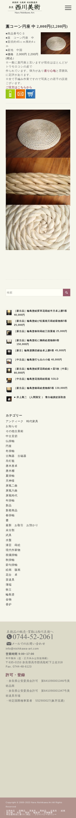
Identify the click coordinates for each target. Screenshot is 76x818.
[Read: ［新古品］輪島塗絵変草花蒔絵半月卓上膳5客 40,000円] (9, 312)
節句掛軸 (12, 564)
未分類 (10, 530)
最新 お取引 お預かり (22, 525)
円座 (9, 445)
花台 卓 (12, 574)
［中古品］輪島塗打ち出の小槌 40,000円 (38, 359)
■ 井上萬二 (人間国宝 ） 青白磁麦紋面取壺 (40, 397)
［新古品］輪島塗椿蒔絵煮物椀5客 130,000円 (41, 388)
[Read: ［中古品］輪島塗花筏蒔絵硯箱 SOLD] (9, 380)
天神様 (10, 480)
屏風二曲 (12, 485)
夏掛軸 (10, 475)
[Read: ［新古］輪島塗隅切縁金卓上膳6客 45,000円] (9, 352)
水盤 (9, 540)
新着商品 (12, 510)
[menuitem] (65, 7)
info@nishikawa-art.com (38, 646)
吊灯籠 (10, 460)
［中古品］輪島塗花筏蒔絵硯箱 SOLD (36, 378)
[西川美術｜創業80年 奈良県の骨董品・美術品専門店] (31, 7)
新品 (9, 505)
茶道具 (10, 579)
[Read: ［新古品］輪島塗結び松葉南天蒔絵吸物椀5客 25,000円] (9, 322)
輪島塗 (10, 594)
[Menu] (65, 7)
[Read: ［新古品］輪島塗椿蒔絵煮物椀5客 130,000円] (9, 389)
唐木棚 (10, 470)
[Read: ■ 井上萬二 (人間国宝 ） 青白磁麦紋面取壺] (9, 399)
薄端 (9, 584)
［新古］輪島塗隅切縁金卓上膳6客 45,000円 (40, 350)
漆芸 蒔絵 (13, 544)
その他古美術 (14, 431)
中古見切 (12, 436)
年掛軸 (10, 500)
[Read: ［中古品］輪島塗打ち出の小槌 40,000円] (9, 361)
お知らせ (12, 426)
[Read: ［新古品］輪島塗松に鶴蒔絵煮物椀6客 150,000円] (9, 342)
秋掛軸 (10, 559)
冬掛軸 (10, 450)
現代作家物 (13, 549)
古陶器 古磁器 (16, 455)
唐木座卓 (12, 465)
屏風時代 (12, 495)
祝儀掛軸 (12, 554)
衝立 (9, 589)
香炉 (9, 604)
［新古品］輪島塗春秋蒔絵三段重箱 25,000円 (40, 331)
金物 (9, 599)
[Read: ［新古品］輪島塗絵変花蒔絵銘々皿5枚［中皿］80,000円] (9, 370)
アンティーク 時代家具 (22, 421)
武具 (9, 535)
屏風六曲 (12, 490)
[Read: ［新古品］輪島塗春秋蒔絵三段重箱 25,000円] (9, 333)
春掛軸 (10, 515)
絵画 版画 (13, 569)
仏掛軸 (10, 441)
